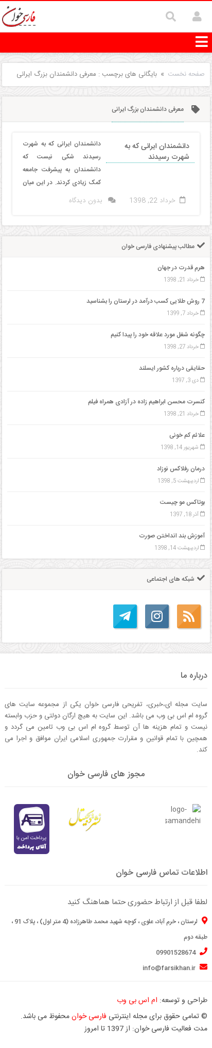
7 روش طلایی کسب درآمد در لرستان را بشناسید (145, 301)
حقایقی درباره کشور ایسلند (172, 368)
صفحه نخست (186, 74)
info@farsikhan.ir (170, 968)
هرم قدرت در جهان (181, 268)
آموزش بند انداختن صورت (172, 536)
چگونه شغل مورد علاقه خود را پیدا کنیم (158, 335)
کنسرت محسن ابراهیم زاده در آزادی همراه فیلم (146, 402)
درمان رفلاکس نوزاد (181, 469)
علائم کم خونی (187, 435)
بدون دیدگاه (85, 200)
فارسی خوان (89, 1016)
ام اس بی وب (137, 1000)
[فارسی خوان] (19, 17)
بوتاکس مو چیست (182, 502)
